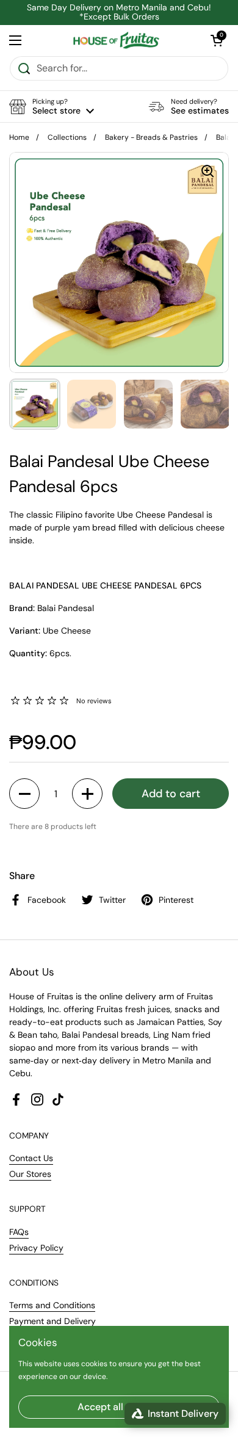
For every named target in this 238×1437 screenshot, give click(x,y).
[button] (51, 106)
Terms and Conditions (52, 1305)
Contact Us (31, 1158)
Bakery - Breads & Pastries (151, 137)
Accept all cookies (119, 1406)
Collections (67, 137)
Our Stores (30, 1173)
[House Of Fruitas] (115, 40)
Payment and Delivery (52, 1321)
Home (19, 137)
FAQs (19, 1231)
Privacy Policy (36, 1247)
